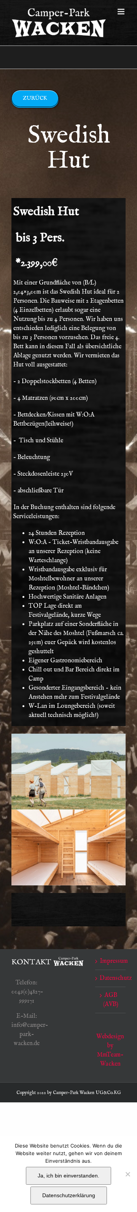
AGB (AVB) (110, 1000)
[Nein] (127, 1174)
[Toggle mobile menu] (122, 12)
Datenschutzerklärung (68, 1195)
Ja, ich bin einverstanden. (68, 1176)
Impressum (111, 961)
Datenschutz (111, 978)
